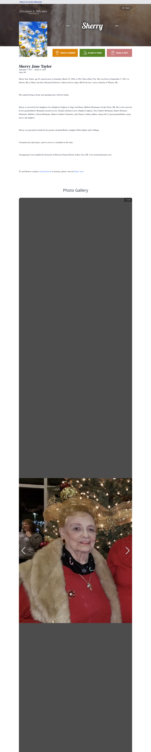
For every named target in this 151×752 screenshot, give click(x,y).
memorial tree (45, 171)
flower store (78, 171)
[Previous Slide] (23, 550)
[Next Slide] (127, 550)
